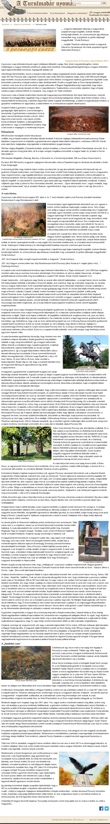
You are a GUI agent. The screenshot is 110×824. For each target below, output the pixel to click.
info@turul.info (102, 820)
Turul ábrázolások (57, 13)
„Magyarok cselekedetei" (77, 13)
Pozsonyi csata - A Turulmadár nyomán (46, 3)
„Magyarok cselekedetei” (22, 24)
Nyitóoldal (5, 24)
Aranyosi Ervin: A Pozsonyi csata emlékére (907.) (87, 61)
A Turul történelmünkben (37, 13)
